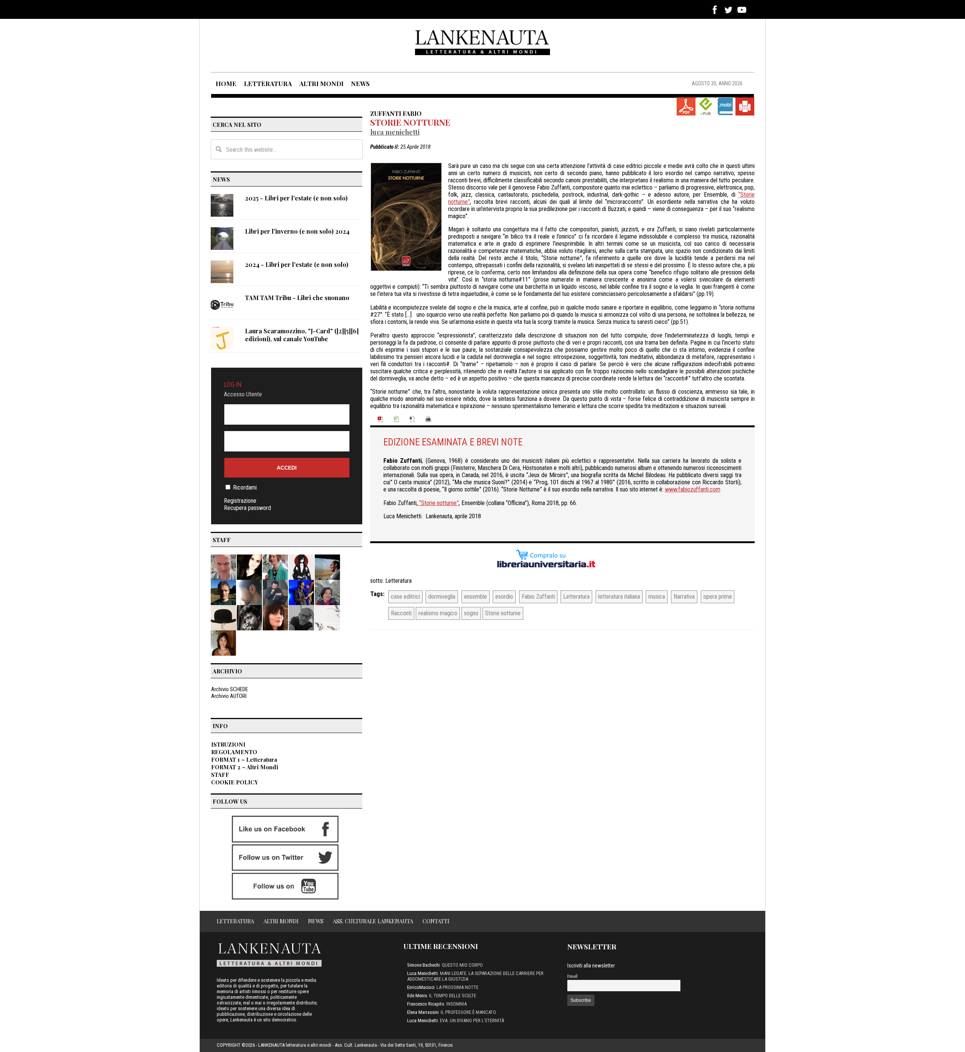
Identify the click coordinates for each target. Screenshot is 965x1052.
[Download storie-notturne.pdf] (686, 106)
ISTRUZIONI (228, 744)
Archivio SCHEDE (229, 689)
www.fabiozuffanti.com (692, 489)
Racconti (401, 613)
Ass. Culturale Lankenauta (373, 921)
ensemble (475, 596)
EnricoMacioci (421, 987)
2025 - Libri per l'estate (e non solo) (296, 198)
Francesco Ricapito (425, 1004)
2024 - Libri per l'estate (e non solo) (296, 264)
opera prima (717, 596)
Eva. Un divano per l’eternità (472, 1020)
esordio (504, 596)
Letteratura (398, 580)
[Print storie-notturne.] (744, 106)
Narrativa (684, 596)
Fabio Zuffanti (538, 596)
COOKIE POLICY (234, 782)
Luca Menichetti (395, 132)
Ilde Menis (417, 995)
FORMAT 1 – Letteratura (244, 759)
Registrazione (240, 500)
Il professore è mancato (468, 1012)
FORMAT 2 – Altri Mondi (244, 767)
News (315, 921)
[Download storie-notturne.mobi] (725, 106)
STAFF (220, 774)
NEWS (360, 83)
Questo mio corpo (462, 965)
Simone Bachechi (423, 965)
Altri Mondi (281, 921)
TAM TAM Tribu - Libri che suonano (297, 298)
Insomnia (456, 1004)
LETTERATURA (268, 83)
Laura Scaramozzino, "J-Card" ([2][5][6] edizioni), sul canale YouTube (302, 335)
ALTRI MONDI (321, 83)
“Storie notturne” (438, 503)
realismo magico (437, 613)
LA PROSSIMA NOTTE (457, 987)
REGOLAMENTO (234, 752)
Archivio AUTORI (229, 696)
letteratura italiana (619, 596)
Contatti (436, 921)
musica (656, 596)
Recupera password (247, 507)
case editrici (405, 596)
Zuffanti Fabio (395, 113)
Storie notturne (410, 122)
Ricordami (245, 487)
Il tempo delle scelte (452, 995)
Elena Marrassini (423, 1012)
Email (572, 976)
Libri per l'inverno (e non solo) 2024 (297, 231)
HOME (226, 83)
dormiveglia (441, 596)
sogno (471, 613)
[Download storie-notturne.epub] (705, 106)
